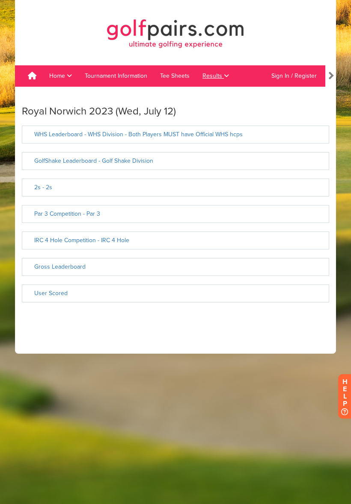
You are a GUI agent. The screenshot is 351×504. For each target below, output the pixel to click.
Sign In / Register (294, 75)
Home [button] (58, 75)
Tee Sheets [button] (175, 75)
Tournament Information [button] (116, 75)
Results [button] (213, 75)
